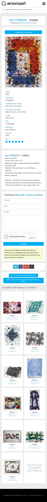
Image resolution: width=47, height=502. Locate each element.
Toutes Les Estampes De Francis (25, 275)
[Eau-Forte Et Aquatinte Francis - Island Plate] (12, 465)
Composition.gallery (34, 448)
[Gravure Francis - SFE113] (12, 432)
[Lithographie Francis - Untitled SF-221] (12, 368)
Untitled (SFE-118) (34, 414)
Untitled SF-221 (12, 382)
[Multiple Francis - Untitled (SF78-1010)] (35, 432)
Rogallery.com (35, 319)
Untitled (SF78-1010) (35, 446)
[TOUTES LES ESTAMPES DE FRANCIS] (34, 481)
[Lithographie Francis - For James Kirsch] (12, 303)
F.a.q (42, 495)
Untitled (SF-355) (12, 414)
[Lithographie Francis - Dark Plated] (35, 336)
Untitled (12, 349)
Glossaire (37, 495)
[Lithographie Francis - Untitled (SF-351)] (34, 368)
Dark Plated (34, 349)
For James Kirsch (12, 317)
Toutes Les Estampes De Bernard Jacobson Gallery (24, 280)
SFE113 (12, 446)
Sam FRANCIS (18, 20)
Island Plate (12, 478)
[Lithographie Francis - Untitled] (12, 336)
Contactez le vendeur (23, 32)
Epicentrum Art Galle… (12, 319)
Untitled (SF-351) (35, 382)
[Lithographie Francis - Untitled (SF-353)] (35, 303)
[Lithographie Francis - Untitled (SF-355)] (12, 400)
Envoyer (23, 244)
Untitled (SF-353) (35, 317)
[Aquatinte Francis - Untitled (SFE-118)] (34, 400)
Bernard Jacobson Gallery (28, 23)
